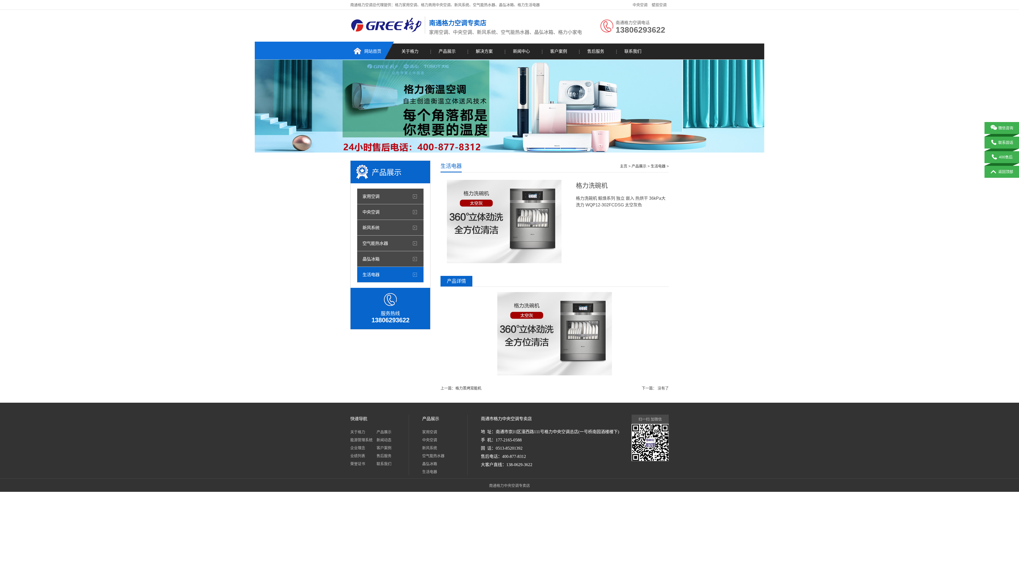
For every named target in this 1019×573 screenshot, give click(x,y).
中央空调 (640, 5)
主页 (623, 166)
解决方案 (484, 51)
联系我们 (632, 51)
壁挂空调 (659, 5)
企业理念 (357, 448)
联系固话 (1005, 142)
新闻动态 (384, 440)
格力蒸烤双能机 (468, 388)
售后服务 (595, 51)
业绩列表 (357, 456)
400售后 (1006, 157)
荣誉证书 (357, 464)
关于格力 (409, 51)
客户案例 (558, 51)
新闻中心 (521, 51)
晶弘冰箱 (370, 259)
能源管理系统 (361, 440)
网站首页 (372, 51)
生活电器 (370, 274)
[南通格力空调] (386, 33)
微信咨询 (1005, 128)
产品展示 (447, 51)
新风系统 (370, 227)
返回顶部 (1005, 172)
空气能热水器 (375, 243)
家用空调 (370, 196)
